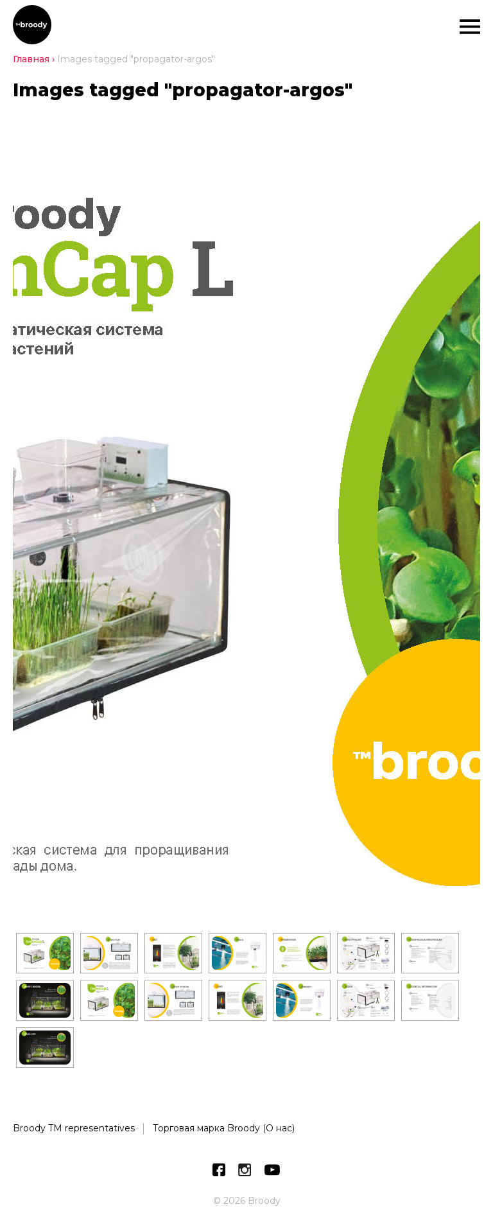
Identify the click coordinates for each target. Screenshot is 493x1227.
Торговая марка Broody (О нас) (224, 1128)
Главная (31, 59)
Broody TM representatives (74, 1128)
